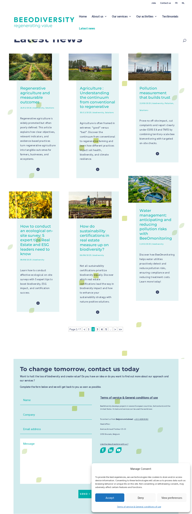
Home (83, 16)
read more (30, 169)
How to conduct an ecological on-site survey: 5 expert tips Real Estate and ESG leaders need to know (36, 240)
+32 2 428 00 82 (141, 419)
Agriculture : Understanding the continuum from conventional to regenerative (97, 97)
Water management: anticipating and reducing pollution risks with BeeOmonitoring (156, 224)
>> (120, 329)
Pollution (169, 103)
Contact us (165, 2)
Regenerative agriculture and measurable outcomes (35, 95)
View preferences (171, 497)
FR (176, 2)
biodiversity (38, 107)
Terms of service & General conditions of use (139, 506)
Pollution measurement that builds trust (155, 93)
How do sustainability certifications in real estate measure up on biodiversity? (94, 238)
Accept (110, 497)
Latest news (87, 28)
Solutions (49, 107)
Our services (120, 16)
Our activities (144, 16)
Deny (141, 497)
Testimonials (170, 16)
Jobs (154, 2)
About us (97, 16)
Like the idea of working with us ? (114, 444)
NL (183, 2)
